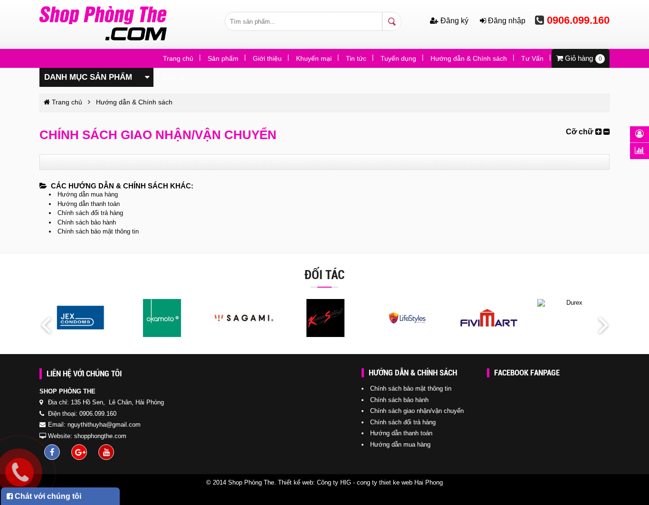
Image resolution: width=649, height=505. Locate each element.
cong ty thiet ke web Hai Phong (400, 482)
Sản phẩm (223, 58)
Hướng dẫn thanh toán (88, 203)
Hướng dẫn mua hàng (87, 194)
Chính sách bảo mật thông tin (98, 231)
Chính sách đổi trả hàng (90, 212)
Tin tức (356, 58)
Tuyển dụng (398, 58)
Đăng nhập (505, 21)
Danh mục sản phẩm (88, 77)
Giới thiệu (267, 58)
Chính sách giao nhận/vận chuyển (417, 410)
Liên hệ (174, 77)
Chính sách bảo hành (86, 222)
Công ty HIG (334, 482)
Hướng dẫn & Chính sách (468, 58)
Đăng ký (454, 21)
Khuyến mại (314, 58)
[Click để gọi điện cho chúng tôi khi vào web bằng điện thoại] (19, 472)
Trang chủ (178, 58)
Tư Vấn (532, 58)
